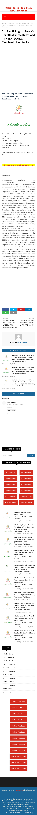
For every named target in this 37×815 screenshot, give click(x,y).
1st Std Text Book (9, 664)
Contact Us (18, 812)
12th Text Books (26, 503)
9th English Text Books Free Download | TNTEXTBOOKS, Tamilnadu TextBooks (24, 515)
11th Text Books (10, 503)
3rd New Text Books (18, 714)
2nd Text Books (26, 472)
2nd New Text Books (19, 708)
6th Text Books (26, 484)
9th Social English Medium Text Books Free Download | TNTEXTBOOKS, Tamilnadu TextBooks (24, 606)
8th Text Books (26, 490)
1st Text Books (10, 472)
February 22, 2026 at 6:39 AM (15, 404)
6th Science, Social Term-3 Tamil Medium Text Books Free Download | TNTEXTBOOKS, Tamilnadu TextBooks (24, 582)
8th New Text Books (18, 744)
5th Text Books (10, 484)
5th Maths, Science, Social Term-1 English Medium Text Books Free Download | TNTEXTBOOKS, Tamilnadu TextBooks (23, 383)
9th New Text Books (18, 750)
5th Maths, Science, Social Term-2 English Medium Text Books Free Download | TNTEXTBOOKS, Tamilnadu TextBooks (23, 371)
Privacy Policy (28, 812)
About (12, 812)
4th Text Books (26, 478)
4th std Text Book (9, 675)
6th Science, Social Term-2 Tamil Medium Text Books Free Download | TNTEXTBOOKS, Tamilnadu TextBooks (24, 554)
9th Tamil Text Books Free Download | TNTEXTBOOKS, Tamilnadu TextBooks (24, 595)
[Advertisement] (18, 68)
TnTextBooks (10, 23)
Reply (9, 410)
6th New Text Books (18, 732)
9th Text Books (10, 497)
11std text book (8, 657)
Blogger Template (17, 794)
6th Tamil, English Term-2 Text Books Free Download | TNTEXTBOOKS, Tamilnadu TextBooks (24, 528)
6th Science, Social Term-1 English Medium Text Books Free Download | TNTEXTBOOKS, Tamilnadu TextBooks (24, 635)
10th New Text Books (18, 756)
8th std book (7, 689)
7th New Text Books (18, 738)
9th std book (7, 692)
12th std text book (9, 661)
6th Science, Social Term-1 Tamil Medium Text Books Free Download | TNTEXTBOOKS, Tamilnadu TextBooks (24, 620)
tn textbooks (19, 790)
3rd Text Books (10, 478)
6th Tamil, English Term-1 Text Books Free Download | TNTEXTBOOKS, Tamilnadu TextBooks (24, 541)
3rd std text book (9, 671)
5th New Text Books (18, 726)
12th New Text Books (18, 768)
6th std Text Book (9, 682)
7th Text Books (10, 490)
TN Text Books (22, 342)
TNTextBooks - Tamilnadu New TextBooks (18, 9)
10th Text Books (26, 497)
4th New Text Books (18, 720)
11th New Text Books (18, 762)
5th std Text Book (9, 678)
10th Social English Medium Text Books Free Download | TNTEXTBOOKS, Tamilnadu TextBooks (24, 568)
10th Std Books (8, 654)
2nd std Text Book (9, 668)
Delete (13, 410)
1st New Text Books (18, 702)
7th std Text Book (9, 685)
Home (4, 23)
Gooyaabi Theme (18, 797)
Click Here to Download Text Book (18, 165)
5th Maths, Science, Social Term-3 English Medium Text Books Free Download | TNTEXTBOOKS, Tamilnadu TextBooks (23, 358)
